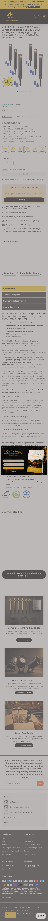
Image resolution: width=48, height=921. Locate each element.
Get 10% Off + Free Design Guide (13, 468)
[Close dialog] (45, 447)
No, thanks (14, 471)
